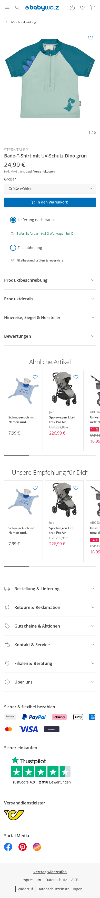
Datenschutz (56, 879)
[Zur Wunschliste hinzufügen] (90, 38)
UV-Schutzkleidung (22, 22)
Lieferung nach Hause (36, 219)
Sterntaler (16, 150)
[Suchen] (17, 8)
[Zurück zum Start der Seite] (95, 862)
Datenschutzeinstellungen (60, 888)
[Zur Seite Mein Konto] (72, 8)
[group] (50, 78)
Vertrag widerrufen (50, 871)
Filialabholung (30, 247)
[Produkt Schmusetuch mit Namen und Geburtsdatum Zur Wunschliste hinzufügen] (35, 377)
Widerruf (25, 888)
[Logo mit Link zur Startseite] (42, 8)
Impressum (31, 879)
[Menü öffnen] (7, 8)
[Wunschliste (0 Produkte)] (82, 8)
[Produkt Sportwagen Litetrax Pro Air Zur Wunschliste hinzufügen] (76, 377)
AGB (74, 879)
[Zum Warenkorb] (93, 8)
